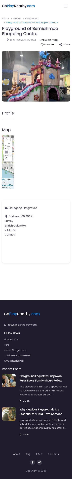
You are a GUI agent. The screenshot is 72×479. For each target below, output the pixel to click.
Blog (28, 454)
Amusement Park (14, 360)
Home (5, 18)
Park (6, 345)
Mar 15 (26, 434)
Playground (31, 18)
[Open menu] (66, 6)
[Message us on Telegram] (39, 462)
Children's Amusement (17, 355)
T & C (39, 454)
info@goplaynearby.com (22, 324)
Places (17, 18)
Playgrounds (11, 339)
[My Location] (6, 158)
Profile (8, 113)
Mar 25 (26, 401)
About (16, 454)
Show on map (49, 40)
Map (6, 129)
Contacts (53, 454)
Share (66, 44)
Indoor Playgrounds (15, 350)
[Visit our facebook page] (32, 462)
